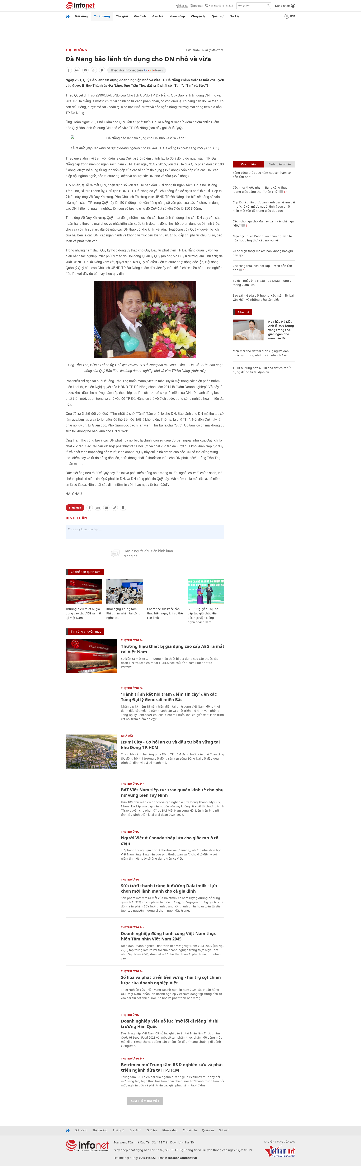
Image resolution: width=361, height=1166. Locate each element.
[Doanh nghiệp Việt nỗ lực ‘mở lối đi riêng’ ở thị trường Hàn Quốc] (91, 1031)
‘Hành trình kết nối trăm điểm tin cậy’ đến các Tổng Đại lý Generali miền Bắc (169, 696)
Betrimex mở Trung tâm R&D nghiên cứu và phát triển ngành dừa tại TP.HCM (172, 1067)
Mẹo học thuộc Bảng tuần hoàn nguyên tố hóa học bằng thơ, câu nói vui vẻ (262, 238)
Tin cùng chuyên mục (86, 631)
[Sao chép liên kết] (94, 70)
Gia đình (140, 16)
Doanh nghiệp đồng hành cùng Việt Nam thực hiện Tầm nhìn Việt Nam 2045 (168, 936)
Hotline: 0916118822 (221, 5)
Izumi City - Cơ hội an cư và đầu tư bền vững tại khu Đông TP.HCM (170, 744)
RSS (292, 16)
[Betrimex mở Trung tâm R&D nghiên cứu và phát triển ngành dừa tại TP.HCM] (91, 1074)
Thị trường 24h (133, 640)
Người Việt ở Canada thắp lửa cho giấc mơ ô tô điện (169, 840)
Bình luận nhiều (279, 164)
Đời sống (81, 16)
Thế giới (122, 16)
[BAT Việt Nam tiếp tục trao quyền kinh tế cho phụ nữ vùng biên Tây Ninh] (91, 799)
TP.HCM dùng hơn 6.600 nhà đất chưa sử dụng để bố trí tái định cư (261, 370)
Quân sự (218, 16)
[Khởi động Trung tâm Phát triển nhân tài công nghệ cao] (124, 591)
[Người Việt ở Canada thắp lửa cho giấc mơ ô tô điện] (91, 847)
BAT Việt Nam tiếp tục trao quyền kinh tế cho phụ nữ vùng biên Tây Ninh (172, 792)
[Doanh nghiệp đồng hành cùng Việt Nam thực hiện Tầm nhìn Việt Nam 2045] (91, 943)
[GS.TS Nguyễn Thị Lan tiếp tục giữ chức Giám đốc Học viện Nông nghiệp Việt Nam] (206, 591)
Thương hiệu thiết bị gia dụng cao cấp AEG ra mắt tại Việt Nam (83, 613)
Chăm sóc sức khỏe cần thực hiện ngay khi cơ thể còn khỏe (165, 613)
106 (245, 270)
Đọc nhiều (248, 164)
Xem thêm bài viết (145, 1101)
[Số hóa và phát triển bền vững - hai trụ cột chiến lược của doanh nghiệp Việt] (91, 987)
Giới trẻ (157, 16)
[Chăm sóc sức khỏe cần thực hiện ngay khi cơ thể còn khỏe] (165, 591)
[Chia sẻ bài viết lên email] (85, 70)
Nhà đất (127, 736)
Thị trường (102, 16)
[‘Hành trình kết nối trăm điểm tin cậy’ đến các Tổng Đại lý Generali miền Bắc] (91, 704)
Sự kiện (235, 16)
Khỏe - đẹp (177, 16)
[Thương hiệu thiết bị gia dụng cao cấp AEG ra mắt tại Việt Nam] (84, 591)
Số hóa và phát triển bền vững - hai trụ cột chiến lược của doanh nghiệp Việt (171, 980)
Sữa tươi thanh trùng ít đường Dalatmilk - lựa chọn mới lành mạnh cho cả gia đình (169, 888)
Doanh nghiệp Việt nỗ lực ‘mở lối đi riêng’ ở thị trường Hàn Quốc (170, 1023)
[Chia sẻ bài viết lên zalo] (77, 70)
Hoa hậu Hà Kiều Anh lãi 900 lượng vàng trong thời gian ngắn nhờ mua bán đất (281, 330)
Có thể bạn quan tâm (85, 572)
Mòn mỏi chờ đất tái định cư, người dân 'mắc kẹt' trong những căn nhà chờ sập (261, 353)
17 (285, 192)
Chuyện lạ (198, 16)
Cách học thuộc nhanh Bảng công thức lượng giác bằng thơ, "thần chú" (260, 189)
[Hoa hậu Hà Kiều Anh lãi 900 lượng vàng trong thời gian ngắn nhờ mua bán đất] (248, 330)
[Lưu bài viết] (102, 70)
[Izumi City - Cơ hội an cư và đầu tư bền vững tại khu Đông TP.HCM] (91, 752)
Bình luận (75, 507)
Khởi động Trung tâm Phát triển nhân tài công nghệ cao (123, 613)
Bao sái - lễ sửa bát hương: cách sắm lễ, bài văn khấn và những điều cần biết (263, 297)
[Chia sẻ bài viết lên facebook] (69, 70)
